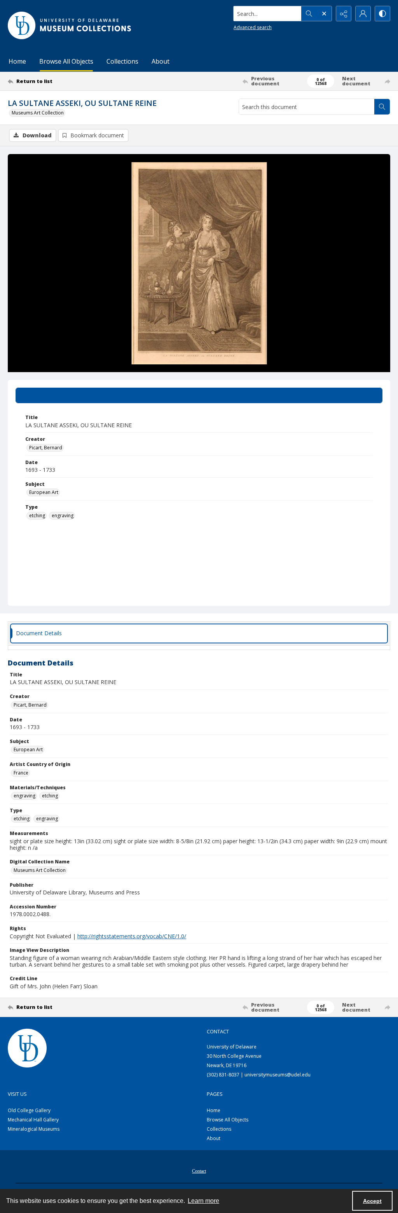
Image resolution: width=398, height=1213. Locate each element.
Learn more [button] (203, 1200)
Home (17, 61)
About (160, 61)
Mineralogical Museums (33, 1129)
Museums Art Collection (38, 112)
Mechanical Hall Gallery (33, 1119)
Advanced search (253, 27)
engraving (62, 515)
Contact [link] (218, 1031)
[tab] (199, 395)
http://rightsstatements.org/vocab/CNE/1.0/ (131, 936)
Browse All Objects (66, 61)
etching (37, 515)
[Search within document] (382, 106)
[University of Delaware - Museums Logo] (70, 25)
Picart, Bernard (45, 447)
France (21, 772)
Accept (372, 1201)
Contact (199, 1171)
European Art (43, 492)
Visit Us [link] (17, 1093)
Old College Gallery (29, 1110)
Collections (122, 61)
